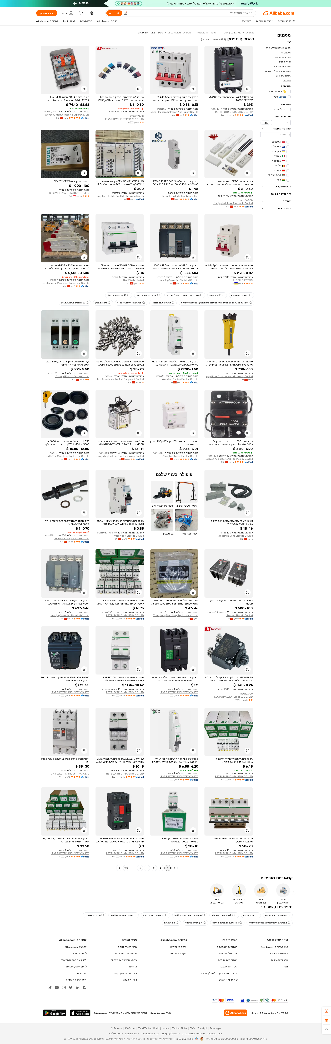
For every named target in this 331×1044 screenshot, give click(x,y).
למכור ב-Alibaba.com (76, 947)
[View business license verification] (196, 1039)
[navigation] (275, 450)
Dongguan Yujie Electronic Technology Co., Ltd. (228, 458)
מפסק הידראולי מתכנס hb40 (188, 915)
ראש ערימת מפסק (239, 295)
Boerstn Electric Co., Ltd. (239, 615)
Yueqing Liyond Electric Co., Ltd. (235, 535)
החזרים (133, 966)
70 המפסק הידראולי (116, 295)
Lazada (165, 1028)
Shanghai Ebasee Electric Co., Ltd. (180, 456)
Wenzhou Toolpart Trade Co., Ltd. (71, 538)
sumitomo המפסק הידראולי (225, 923)
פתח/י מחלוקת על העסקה (124, 960)
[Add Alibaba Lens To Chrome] (235, 1013)
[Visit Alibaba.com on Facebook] (84, 987)
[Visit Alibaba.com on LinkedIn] (78, 987)
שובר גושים (169, 923)
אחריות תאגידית (279, 960)
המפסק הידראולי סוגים (276, 915)
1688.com (130, 1028)
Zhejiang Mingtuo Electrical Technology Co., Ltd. (120, 456)
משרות (284, 966)
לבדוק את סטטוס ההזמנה (74, 960)
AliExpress (116, 1028)
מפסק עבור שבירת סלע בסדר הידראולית (268, 923)
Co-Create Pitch (279, 953)
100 (126, 868)
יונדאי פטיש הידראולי (146, 295)
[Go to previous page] (174, 868)
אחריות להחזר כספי (228, 953)
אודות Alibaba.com (277, 939)
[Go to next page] (119, 868)
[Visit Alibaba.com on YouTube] (57, 987)
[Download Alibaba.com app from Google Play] (54, 1013)
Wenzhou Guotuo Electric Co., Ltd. (180, 379)
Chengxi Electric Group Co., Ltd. (72, 376)
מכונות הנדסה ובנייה (206, 32)
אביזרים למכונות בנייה (179, 32)
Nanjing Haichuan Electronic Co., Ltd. (233, 203)
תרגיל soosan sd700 (161, 303)
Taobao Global (179, 1028)
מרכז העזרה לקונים (127, 947)
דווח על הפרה (130, 979)
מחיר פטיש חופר (93, 915)
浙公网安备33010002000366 (222, 1038)
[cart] (80, 13)
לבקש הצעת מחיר (178, 953)
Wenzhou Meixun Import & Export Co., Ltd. (66, 114)
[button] (126, 13)
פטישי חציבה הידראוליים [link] (150, 32)
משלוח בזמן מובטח (228, 960)
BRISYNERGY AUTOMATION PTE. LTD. (69, 193)
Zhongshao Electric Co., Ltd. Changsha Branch (120, 196)
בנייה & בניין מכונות (231, 32)
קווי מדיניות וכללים (228, 979)
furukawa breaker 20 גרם (73, 303)
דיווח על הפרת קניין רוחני (124, 973)
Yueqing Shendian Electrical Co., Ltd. (178, 280)
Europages (215, 1028)
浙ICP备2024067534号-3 (253, 1038)
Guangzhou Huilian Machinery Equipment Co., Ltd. (65, 456)
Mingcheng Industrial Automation (180, 196)
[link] (326, 1011)
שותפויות (82, 973)
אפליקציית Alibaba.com (107, 1013)
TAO (192, 1028)
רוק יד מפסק (249, 915)
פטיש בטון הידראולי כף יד (129, 303)
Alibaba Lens (269, 1013)
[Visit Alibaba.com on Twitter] (71, 987)
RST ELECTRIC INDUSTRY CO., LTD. (234, 112)
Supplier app (158, 1013)
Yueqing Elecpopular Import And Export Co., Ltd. (174, 112)
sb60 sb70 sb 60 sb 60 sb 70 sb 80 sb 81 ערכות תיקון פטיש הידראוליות (214, 303)
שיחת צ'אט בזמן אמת (126, 953)
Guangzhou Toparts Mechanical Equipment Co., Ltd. (120, 379)
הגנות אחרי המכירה (228, 966)
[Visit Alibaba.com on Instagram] (64, 987)
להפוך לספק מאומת (76, 966)
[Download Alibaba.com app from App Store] (80, 1013)
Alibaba (250, 32)
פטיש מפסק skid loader (122, 915)
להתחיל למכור (79, 953)
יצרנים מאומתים (178, 947)
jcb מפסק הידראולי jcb (222, 915)
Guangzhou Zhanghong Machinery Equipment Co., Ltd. (174, 615)
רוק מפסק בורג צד (193, 923)
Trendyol (202, 1028)
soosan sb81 (215, 295)
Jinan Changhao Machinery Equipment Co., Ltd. (65, 283)
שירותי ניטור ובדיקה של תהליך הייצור (219, 973)
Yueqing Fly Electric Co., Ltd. (129, 535)
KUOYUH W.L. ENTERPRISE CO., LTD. (124, 119)
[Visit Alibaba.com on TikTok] (50, 987)
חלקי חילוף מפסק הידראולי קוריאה (183, 295)
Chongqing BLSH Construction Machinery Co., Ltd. (228, 376)
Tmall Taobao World (148, 1028)
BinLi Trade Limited (133, 280)
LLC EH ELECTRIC (243, 280)
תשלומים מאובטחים (227, 947)
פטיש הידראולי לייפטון (153, 915)
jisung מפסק (101, 303)
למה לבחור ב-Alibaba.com (274, 947)
